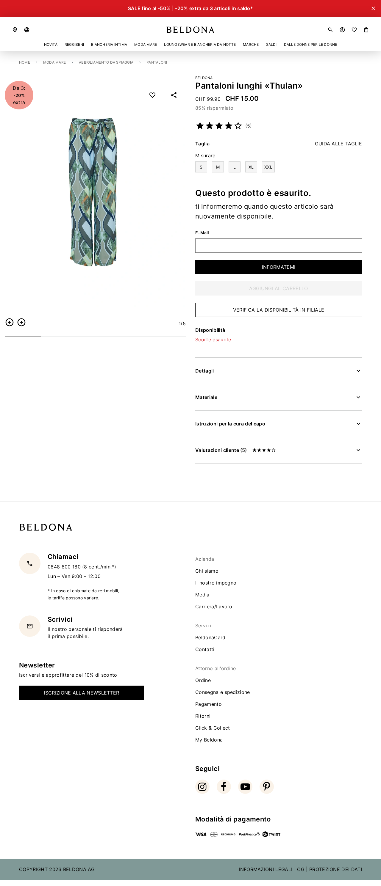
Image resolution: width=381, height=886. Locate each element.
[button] (27, 30)
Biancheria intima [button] (109, 44)
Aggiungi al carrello (278, 288)
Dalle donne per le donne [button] (310, 44)
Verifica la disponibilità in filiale (278, 310)
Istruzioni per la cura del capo (230, 424)
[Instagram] (202, 787)
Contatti (205, 649)
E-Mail (202, 233)
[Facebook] (224, 787)
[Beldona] (190, 29)
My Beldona (209, 740)
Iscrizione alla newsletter (81, 693)
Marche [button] (251, 44)
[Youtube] (245, 787)
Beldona (204, 78)
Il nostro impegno (215, 583)
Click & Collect (212, 728)
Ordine (203, 680)
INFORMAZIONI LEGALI (265, 869)
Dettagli (204, 371)
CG (301, 869)
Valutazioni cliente (221, 450)
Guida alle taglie (338, 143)
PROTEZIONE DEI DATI (335, 869)
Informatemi (279, 267)
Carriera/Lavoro (213, 606)
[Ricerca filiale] (15, 30)
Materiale (206, 397)
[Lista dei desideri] (354, 30)
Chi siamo (206, 571)
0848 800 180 (65, 566)
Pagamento (208, 704)
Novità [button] (50, 44)
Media (202, 595)
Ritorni (202, 716)
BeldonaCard (210, 637)
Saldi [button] (271, 44)
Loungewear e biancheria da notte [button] (200, 44)
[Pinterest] (267, 787)
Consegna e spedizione (222, 692)
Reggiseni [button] (74, 44)
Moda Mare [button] (145, 44)
